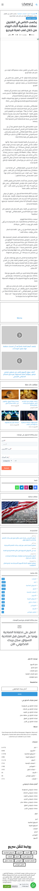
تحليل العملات (34, 670)
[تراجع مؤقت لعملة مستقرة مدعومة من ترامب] (28, 415)
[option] (19, 512)
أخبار (36, 819)
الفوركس (33, 605)
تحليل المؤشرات (33, 677)
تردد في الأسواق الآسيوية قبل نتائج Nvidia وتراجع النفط (20, 520)
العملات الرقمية (22, 13)
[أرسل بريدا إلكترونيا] (29, 35)
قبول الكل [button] (7, 886)
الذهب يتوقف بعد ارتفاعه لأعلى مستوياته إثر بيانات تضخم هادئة (29, 403)
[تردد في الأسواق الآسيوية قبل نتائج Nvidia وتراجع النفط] (19, 512)
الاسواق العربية (31, 599)
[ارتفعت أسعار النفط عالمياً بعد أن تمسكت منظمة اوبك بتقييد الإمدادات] (19, 335)
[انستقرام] (26, 487)
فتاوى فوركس (31, 612)
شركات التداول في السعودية (30, 706)
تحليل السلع (34, 667)
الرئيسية (33, 13)
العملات (34, 579)
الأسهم (34, 595)
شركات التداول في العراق (31, 718)
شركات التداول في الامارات (30, 709)
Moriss (32, 35)
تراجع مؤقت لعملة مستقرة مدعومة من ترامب (29, 423)
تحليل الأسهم (34, 664)
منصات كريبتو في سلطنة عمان (29, 802)
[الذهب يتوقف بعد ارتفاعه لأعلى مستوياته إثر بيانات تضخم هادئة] (28, 394)
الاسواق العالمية (31, 585)
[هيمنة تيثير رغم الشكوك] (10, 415)
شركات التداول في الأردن (31, 721)
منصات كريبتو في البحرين (31, 799)
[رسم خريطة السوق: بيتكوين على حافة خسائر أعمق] (10, 394)
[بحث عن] (37, 5)
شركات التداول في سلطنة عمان (29, 715)
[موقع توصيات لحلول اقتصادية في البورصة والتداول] (27, 4)
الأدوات (34, 609)
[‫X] (31, 487)
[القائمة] (3, 5)
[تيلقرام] (22, 487)
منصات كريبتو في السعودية (30, 789)
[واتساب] (17, 487)
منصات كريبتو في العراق (31, 805)
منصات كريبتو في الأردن (31, 808)
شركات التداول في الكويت (30, 712)
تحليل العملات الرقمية (32, 674)
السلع (34, 589)
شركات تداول (32, 602)
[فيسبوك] (35, 487)
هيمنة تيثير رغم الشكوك (12, 422)
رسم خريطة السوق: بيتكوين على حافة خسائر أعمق (11, 402)
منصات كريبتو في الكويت (31, 796)
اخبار (29, 13)
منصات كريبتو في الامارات (30, 792)
